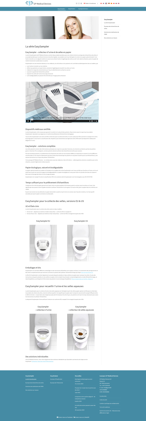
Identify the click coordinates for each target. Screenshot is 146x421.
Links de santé (103, 400)
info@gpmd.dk (107, 387)
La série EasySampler (109, 22)
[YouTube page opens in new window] (81, 3)
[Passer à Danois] (101, 3)
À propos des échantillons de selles (111, 27)
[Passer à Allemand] (109, 3)
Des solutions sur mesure (110, 38)
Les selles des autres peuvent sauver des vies (85, 406)
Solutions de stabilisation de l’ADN (111, 33)
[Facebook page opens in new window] (79, 3)
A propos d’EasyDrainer (56, 379)
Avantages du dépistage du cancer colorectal (83, 380)
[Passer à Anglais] (103, 3)
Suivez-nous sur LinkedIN (82, 417)
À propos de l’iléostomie (56, 382)
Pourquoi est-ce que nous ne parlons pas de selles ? (85, 389)
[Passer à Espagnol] (111, 3)
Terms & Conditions (105, 407)
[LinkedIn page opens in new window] (77, 3)
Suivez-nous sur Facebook (65, 417)
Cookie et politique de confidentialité (109, 403)
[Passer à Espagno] (116, 3)
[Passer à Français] (106, 3)
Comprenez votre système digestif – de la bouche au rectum (85, 397)
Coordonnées (103, 396)
